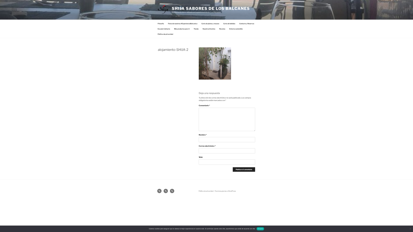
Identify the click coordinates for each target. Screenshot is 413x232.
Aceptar (260, 229)
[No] (410, 229)
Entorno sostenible (236, 29)
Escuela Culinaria (164, 29)
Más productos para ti (182, 29)
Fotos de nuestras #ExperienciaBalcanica (182, 23)
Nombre (203, 135)
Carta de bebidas (229, 23)
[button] (159, 191)
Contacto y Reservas (246, 23)
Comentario (204, 106)
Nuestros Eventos (209, 29)
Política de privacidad (165, 34)
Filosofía (161, 23)
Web (201, 157)
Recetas (222, 29)
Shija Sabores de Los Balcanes (211, 8)
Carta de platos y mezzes (210, 23)
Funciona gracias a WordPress (225, 191)
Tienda (196, 29)
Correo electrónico (207, 146)
